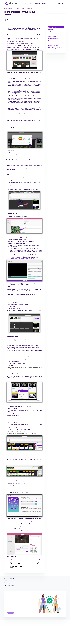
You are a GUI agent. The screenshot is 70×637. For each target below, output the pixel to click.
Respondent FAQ (37, 3)
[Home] (11, 3)
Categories (44, 3)
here (38, 559)
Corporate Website (28, 3)
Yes (6, 582)
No (9, 582)
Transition (12, 154)
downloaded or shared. (36, 159)
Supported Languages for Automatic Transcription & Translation (22, 258)
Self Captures (22, 154)
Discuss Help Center (8, 8)
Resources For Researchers (19, 8)
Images (16, 154)
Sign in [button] (63, 3)
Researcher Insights (30, 8)
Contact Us (58, 3)
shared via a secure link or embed (21, 49)
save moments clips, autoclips (29, 127)
